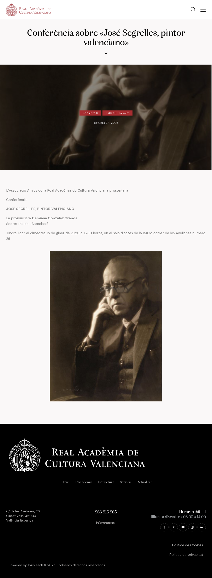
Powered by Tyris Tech (26, 565)
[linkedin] (202, 527)
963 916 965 (106, 512)
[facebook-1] (164, 527)
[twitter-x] (174, 527)
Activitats (90, 113)
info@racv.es (106, 522)
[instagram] (192, 527)
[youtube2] (183, 527)
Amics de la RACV (117, 113)
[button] (203, 10)
